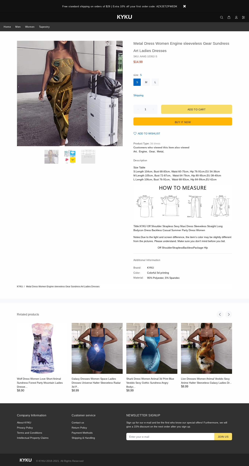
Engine (143, 151)
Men (18, 26)
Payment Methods (82, 432)
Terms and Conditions (29, 432)
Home (7, 26)
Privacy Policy (25, 427)
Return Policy (79, 427)
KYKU (20, 286)
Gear (152, 151)
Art (135, 151)
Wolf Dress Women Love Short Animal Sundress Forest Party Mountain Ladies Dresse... (40, 382)
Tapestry (44, 26)
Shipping (138, 95)
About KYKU (24, 422)
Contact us (78, 422)
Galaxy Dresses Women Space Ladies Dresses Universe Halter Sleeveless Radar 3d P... (96, 382)
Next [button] (228, 314)
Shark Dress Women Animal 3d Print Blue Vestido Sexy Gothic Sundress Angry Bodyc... (150, 382)
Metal (160, 151)
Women (30, 26)
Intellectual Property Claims (32, 437)
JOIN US (223, 436)
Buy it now (183, 122)
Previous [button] (220, 314)
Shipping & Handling (83, 437)
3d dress (155, 143)
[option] (53, 157)
